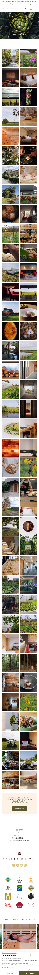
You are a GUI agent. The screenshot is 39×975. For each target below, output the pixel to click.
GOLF (19, 936)
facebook (13, 865)
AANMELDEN (19, 808)
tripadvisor (21, 865)
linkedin (25, 865)
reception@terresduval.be (19, 840)
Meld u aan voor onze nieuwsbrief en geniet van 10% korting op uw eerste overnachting (19, 3)
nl (25, 8)
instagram (17, 865)
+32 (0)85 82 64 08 (30, 9)
